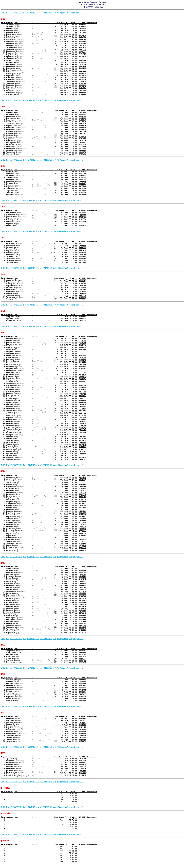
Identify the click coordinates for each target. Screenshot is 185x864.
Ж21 (20, 13)
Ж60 (29, 13)
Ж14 (7, 13)
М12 (33, 13)
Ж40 (24, 13)
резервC (79, 13)
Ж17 (12, 13)
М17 (42, 13)
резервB (72, 13)
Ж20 (16, 13)
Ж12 (3, 13)
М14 (37, 13)
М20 (46, 13)
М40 (54, 13)
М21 (50, 13)
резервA (64, 13)
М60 (59, 13)
